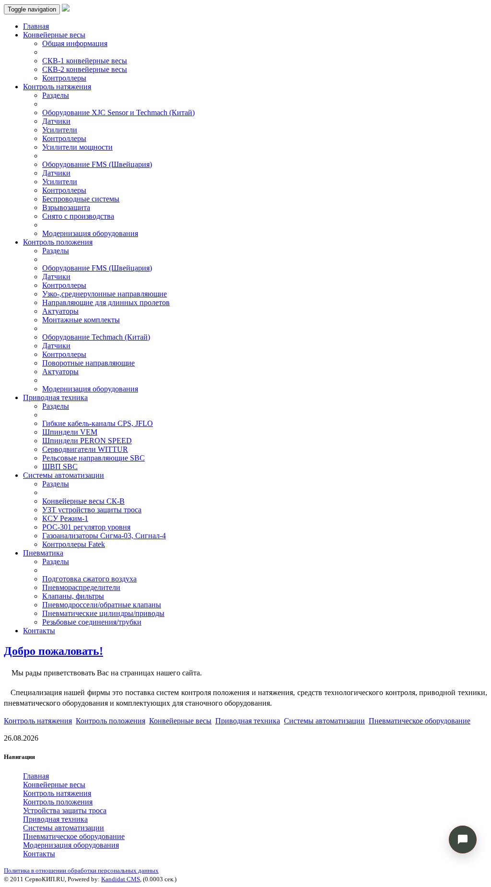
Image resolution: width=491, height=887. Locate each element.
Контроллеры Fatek (73, 544)
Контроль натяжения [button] (57, 87)
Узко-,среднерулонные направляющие (104, 294)
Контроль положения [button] (58, 242)
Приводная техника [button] (55, 397)
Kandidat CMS (120, 879)
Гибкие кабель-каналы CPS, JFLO (97, 423)
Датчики (56, 121)
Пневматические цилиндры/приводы (103, 613)
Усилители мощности (77, 147)
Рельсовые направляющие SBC (93, 458)
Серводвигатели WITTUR (85, 449)
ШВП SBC (60, 466)
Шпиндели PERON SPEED (87, 441)
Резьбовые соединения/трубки (91, 622)
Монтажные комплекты (81, 320)
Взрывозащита (66, 207)
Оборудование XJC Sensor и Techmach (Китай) (118, 112)
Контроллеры (64, 78)
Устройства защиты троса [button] (64, 810)
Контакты (39, 631)
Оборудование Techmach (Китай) (96, 337)
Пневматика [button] (43, 553)
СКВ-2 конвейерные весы (84, 69)
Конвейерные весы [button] (54, 35)
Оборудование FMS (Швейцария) (97, 164)
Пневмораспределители (81, 587)
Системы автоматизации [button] (63, 475)
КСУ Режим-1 (65, 518)
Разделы (55, 95)
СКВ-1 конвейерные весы (84, 61)
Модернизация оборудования (90, 233)
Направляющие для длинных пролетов (106, 302)
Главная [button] (36, 776)
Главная (36, 26)
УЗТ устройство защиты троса (91, 510)
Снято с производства (78, 216)
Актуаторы (60, 311)
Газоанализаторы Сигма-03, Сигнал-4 (104, 536)
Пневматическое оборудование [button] (419, 721)
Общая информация (74, 43)
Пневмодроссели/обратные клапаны (101, 605)
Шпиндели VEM (69, 432)
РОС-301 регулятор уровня (86, 527)
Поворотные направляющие (88, 363)
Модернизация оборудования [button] (71, 845)
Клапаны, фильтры (73, 596)
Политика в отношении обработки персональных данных (81, 870)
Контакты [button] (39, 854)
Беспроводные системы (80, 199)
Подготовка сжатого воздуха (89, 579)
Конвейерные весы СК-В (83, 501)
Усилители (59, 130)
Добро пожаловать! (53, 651)
